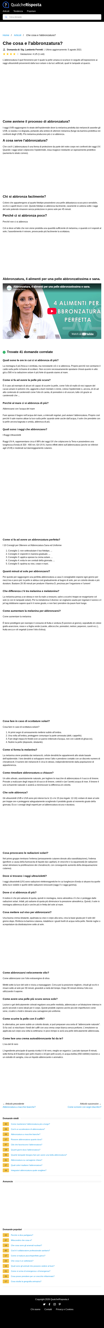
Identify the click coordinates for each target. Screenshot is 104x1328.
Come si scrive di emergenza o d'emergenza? (30, 1271)
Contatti (48, 1309)
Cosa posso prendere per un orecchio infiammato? (33, 1276)
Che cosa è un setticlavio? (22, 1261)
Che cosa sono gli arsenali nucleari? (26, 1245)
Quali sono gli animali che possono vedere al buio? (33, 1266)
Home (6, 35)
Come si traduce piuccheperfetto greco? (28, 1256)
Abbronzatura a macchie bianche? (19, 1107)
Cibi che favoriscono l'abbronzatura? (26, 1145)
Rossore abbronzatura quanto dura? (26, 1139)
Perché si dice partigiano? (22, 1235)
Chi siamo (35, 1309)
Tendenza (18, 11)
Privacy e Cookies (64, 1309)
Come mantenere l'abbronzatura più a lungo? (30, 1124)
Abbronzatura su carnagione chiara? (26, 1160)
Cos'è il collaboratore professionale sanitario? (30, 1250)
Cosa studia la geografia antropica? (26, 1281)
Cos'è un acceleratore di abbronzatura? (28, 1129)
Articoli (6, 11)
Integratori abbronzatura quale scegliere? (28, 1170)
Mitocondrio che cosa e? (21, 1240)
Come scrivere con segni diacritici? (84, 1107)
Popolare (31, 11)
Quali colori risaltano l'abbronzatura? (26, 1165)
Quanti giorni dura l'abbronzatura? (25, 1150)
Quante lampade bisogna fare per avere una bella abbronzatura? (39, 1155)
